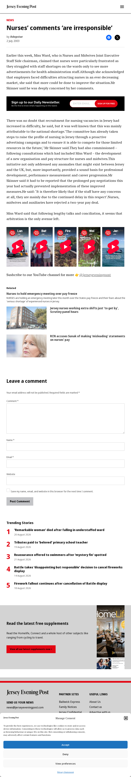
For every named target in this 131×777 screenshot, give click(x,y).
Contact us (95, 707)
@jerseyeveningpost (95, 274)
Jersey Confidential (70, 712)
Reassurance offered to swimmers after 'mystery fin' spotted (60, 555)
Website (10, 474)
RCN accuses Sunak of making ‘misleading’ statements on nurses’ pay (87, 338)
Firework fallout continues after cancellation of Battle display (60, 583)
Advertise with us (99, 712)
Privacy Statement (65, 772)
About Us (95, 702)
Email (10, 457)
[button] (126, 718)
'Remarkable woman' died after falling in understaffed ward (59, 530)
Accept (65, 744)
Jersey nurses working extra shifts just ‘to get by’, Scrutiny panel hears (84, 310)
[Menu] (122, 6)
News (10, 20)
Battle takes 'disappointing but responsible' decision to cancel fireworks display (68, 569)
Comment (12, 401)
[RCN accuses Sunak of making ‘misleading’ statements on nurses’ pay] (26, 347)
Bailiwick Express (69, 702)
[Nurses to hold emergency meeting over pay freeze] (67, 297)
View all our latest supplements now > (31, 649)
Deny (66, 754)
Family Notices (68, 707)
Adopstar (16, 37)
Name (10, 440)
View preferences (65, 763)
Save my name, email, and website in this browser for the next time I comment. (52, 491)
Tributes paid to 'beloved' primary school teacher (51, 542)
